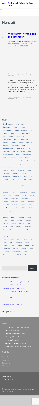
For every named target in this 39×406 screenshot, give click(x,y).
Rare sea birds (21, 148)
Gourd (4, 214)
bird (29, 148)
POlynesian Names (22, 192)
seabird (28, 236)
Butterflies (5, 245)
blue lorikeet (6, 173)
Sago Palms (28, 232)
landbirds (21, 182)
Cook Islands (8, 124)
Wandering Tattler (27, 154)
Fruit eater (25, 239)
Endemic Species (25, 139)
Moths (13, 245)
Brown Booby (16, 173)
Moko (30, 179)
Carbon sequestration (8, 254)
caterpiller (5, 217)
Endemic (11, 136)
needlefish (14, 204)
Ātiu (32, 130)
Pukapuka (21, 223)
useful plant (6, 192)
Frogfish (5, 220)
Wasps (31, 248)
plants (4, 160)
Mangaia (13, 133)
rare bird (25, 173)
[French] (30, 112)
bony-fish (23, 204)
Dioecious (24, 248)
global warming (14, 211)
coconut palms (13, 214)
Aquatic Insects (27, 229)
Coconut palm (25, 198)
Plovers (21, 142)
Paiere (20, 157)
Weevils (27, 245)
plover (17, 154)
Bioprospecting (16, 251)
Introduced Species (24, 133)
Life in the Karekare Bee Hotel (18, 298)
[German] (32, 112)
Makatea (18, 226)
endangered (6, 182)
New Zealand (6, 151)
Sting (32, 176)
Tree (25, 179)
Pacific (4, 239)
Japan (23, 145)
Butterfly (13, 217)
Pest (12, 236)
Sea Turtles (6, 204)
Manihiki (13, 223)
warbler (5, 226)
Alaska (13, 142)
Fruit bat (12, 239)
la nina (22, 201)
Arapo (30, 204)
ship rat (19, 232)
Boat (12, 170)
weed (17, 185)
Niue (33, 245)
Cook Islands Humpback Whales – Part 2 (13, 288)
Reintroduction (14, 198)
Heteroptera (6, 251)
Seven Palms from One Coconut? (19, 291)
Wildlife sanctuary (20, 167)
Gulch (4, 157)
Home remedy (6, 176)
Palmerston (19, 236)
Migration (22, 127)
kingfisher (17, 195)
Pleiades (24, 207)
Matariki (5, 211)
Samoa (27, 242)
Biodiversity (20, 124)
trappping (5, 236)
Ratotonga (5, 179)
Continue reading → (20, 91)
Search (32, 268)
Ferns (11, 226)
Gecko (16, 139)
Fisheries (25, 251)
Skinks (22, 211)
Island (21, 160)
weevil (18, 179)
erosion (29, 217)
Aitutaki (5, 133)
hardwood (29, 182)
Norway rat (11, 232)
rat (31, 239)
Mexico (22, 214)
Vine (13, 192)
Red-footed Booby (7, 164)
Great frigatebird (31, 160)
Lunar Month (6, 207)
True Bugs (6, 142)
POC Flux (19, 254)
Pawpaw (30, 167)
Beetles (20, 245)
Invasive (33, 192)
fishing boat (12, 157)
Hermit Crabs (14, 201)
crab (13, 189)
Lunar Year (15, 207)
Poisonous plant (26, 185)
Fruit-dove (5, 145)
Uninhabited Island (7, 167)
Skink (4, 257)
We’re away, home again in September (22, 35)
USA (28, 214)
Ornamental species (15, 229)
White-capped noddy (21, 164)
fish (4, 136)
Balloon (29, 189)
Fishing (27, 157)
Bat (18, 239)
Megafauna (29, 142)
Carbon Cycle (18, 242)
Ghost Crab (6, 189)
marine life (5, 223)
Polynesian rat (20, 170)
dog (13, 179)
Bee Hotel (27, 254)
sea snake (19, 220)
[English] (28, 112)
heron (10, 195)
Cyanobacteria (27, 226)
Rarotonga (6, 127)
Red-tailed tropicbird (8, 154)
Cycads (5, 229)
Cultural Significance (21, 130)
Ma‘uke (29, 211)
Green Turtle (31, 201)
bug (4, 195)
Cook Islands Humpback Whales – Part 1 (13, 304)
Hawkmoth (31, 207)
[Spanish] (36, 112)
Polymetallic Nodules (8, 148)
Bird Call (15, 151)
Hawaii (4, 242)
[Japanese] (34, 112)
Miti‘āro (23, 151)
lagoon (12, 220)
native (14, 182)
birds (15, 127)
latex (4, 232)
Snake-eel (28, 220)
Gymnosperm (6, 248)
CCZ (11, 242)
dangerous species (7, 185)
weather (32, 195)
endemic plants (13, 160)
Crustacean (20, 189)
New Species (15, 145)
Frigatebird (21, 217)
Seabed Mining (7, 130)
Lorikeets (5, 198)
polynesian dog (17, 176)
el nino (24, 195)
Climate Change (21, 136)
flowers (29, 170)
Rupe (29, 151)
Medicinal (5, 170)
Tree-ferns (15, 248)
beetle (25, 176)
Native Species (7, 139)
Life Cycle (5, 201)
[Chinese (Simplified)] (26, 112)
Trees (28, 223)
